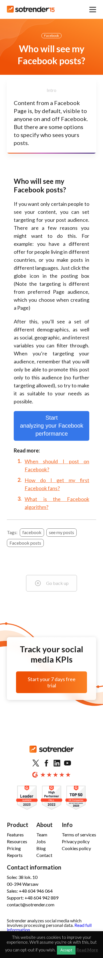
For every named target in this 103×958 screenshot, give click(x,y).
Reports (15, 855)
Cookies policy (76, 848)
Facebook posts (25, 543)
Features (15, 834)
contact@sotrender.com (30, 904)
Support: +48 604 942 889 (32, 897)
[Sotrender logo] (51, 753)
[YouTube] (67, 763)
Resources (17, 841)
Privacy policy (76, 841)
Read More (87, 950)
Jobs (41, 841)
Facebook (51, 35)
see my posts (61, 532)
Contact (44, 855)
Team (41, 834)
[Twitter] (35, 763)
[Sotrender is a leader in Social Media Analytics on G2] (27, 798)
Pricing (14, 848)
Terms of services (79, 834)
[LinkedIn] (57, 763)
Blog (41, 848)
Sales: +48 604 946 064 (30, 890)
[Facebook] (46, 763)
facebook (31, 532)
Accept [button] (66, 950)
